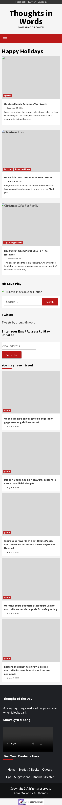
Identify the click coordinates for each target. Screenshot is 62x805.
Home (12, 769)
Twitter (32, 1)
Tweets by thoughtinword (18, 322)
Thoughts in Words (31, 17)
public (7, 410)
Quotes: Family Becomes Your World (25, 104)
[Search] (57, 39)
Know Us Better (43, 777)
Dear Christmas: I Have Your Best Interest (29, 177)
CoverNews (21, 793)
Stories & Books (29, 769)
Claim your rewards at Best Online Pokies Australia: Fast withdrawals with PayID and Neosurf (29, 544)
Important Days (22, 169)
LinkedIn (42, 1)
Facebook (20, 1)
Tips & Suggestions (13, 242)
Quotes (7, 95)
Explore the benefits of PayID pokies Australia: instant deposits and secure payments (27, 670)
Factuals (8, 169)
